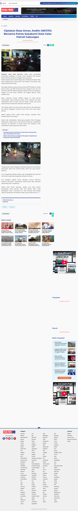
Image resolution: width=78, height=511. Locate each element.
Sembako (22, 492)
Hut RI (55, 454)
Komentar (6, 45)
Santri (21, 490)
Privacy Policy (70, 437)
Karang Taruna (23, 460)
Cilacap (44, 443)
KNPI (33, 462)
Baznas (22, 439)
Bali (32, 435)
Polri (21, 484)
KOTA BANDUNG (36, 464)
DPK (21, 450)
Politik (32, 16)
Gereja (55, 450)
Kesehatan (22, 462)
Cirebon (22, 445)
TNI (37, 16)
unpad (55, 501)
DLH (55, 448)
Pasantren (22, 477)
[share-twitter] (51, 45)
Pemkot (45, 477)
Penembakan (23, 479)
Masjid (55, 467)
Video (5, 19)
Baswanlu (45, 437)
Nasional (17, 16)
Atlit (55, 433)
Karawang (34, 460)
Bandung (56, 435)
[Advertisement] (64, 284)
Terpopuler (56, 297)
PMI (44, 481)
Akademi (22, 433)
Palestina (45, 473)
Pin (21, 481)
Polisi (33, 482)
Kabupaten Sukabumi (37, 458)
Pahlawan (34, 473)
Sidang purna (57, 492)
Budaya (22, 441)
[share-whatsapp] (53, 45)
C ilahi (55, 441)
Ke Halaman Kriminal (64, 301)
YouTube (16, 440)
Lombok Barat (23, 467)
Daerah (54, 328)
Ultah (55, 499)
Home (4, 3)
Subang (44, 494)
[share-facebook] (48, 45)
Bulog (33, 441)
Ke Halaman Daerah (64, 332)
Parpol (44, 475)
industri (33, 456)
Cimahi (55, 443)
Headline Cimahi (58, 452)
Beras (44, 439)
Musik (33, 469)
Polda (55, 481)
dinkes (22, 446)
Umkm (22, 501)
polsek (33, 484)
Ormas (22, 473)
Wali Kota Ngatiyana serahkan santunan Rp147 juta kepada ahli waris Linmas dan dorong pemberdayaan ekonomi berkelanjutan (60, 364)
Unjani (44, 501)
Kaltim (55, 458)
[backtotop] (39, 428)
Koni (55, 462)
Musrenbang (57, 469)
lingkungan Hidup (58, 465)
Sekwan (56, 490)
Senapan (34, 492)
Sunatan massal (35, 496)
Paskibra (34, 477)
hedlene (33, 454)
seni (44, 492)
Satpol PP (34, 490)
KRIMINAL (22, 465)
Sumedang (23, 496)
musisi (44, 469)
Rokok (33, 488)
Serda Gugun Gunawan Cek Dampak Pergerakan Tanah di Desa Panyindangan (61, 344)
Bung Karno (45, 441)
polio (21, 482)
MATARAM (22, 469)
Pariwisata (34, 475)
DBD (44, 445)
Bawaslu (56, 437)
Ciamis (22, 443)
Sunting (45, 496)
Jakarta (44, 456)
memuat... (6, 201)
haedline (22, 452)
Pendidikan (25, 16)
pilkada (55, 479)
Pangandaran (23, 475)
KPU (55, 464)
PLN (33, 481)
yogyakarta (34, 503)
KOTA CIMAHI (46, 464)
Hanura (33, 452)
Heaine (22, 454)
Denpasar (56, 445)
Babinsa (22, 435)
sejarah (44, 490)
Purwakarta (45, 486)
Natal (33, 471)
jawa (55, 456)
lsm (44, 467)
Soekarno (22, 494)
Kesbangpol (57, 460)
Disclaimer (69, 435)
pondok (45, 484)
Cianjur (33, 443)
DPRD (33, 450)
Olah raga (56, 471)
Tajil (21, 498)
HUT (44, 454)
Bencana (34, 439)
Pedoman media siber (72, 439)
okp (44, 471)
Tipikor (33, 498)
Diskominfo (23, 448)
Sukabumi (12, 207)
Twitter (13, 440)
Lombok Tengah (35, 467)
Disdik (33, 446)
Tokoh (33, 499)
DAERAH (34, 445)
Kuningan (45, 465)
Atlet (44, 433)
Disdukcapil (45, 446)
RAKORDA (56, 486)
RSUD (44, 488)
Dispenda (45, 448)
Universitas (34, 501)
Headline (11, 16)
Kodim (44, 462)
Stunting (34, 494)
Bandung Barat (23, 437)
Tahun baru (56, 496)
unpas (21, 503)
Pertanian (34, 479)
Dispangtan (34, 448)
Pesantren (45, 479)
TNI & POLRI (57, 498)
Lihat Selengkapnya (64, 377)
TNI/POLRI (22, 499)
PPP (55, 484)
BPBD (55, 439)
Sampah (56, 488)
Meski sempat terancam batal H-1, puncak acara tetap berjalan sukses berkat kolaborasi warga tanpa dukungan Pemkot (60, 357)
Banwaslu (34, 437)
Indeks (5, 16)
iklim (21, 456)
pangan (56, 473)
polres (55, 482)
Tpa (44, 499)
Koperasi (22, 464)
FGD (44, 450)
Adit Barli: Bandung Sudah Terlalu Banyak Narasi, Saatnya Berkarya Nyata (59, 3)
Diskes (55, 446)
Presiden (34, 486)
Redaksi (22, 488)
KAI (44, 458)
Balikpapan (45, 435)
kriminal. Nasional (36, 465)
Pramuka (22, 486)
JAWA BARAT (23, 458)
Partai (55, 475)
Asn (32, 433)
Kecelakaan (45, 460)
